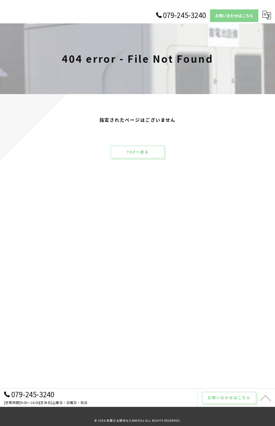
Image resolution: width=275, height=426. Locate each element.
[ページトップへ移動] (265, 397)
